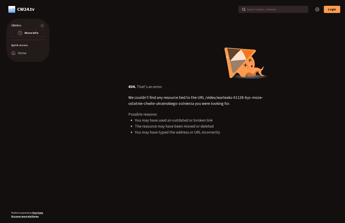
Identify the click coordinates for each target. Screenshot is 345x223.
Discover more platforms (25, 216)
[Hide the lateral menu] (42, 25)
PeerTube (37, 213)
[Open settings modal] (317, 9)
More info (31, 33)
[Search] (244, 9)
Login (332, 9)
